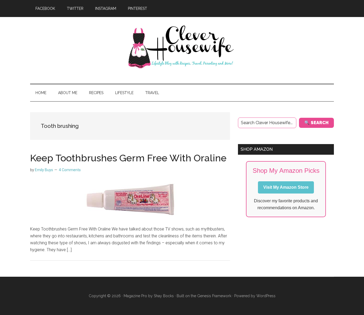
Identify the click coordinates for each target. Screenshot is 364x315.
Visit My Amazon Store (286, 187)
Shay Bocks (164, 296)
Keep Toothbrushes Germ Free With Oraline (128, 157)
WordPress (266, 296)
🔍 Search (316, 122)
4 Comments (70, 170)
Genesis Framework (214, 296)
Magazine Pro (135, 296)
